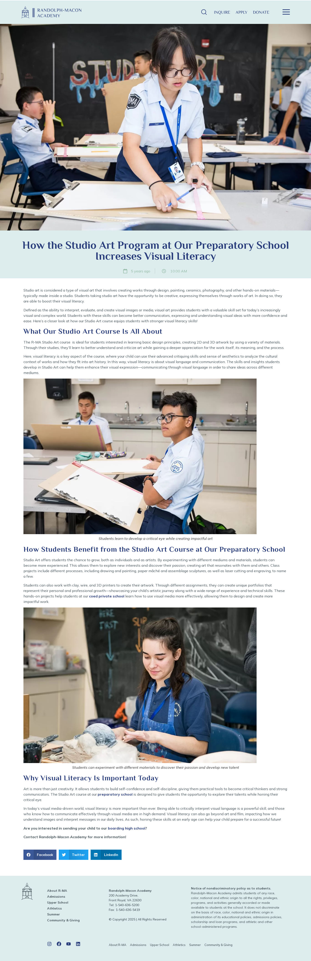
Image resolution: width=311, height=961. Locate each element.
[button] (204, 12)
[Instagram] (49, 943)
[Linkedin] (78, 943)
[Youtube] (68, 943)
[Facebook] (59, 943)
